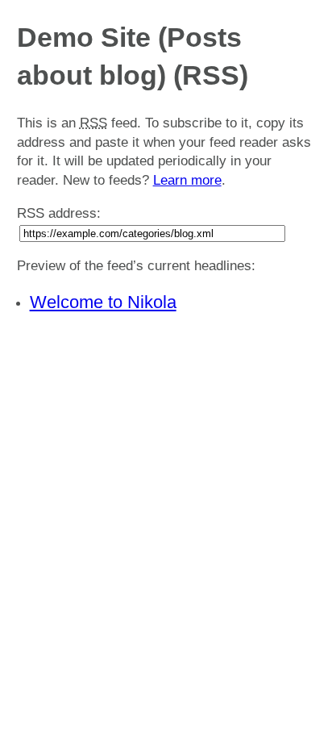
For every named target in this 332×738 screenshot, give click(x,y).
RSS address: (59, 213)
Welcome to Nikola (103, 302)
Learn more (187, 180)
